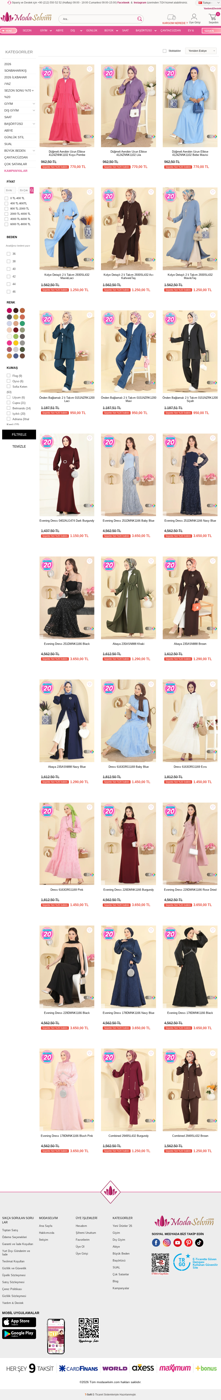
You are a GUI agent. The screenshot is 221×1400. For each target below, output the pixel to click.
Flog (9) (17, 375)
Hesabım (81, 1225)
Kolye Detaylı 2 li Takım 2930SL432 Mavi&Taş (190, 276)
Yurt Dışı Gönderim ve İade (16, 1252)
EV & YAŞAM (192, 31)
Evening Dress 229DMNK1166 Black (67, 1013)
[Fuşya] (10, 343)
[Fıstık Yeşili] (16, 337)
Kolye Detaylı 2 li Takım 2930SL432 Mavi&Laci (66, 276)
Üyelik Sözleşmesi (13, 1275)
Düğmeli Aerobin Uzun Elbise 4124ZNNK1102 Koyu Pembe (67, 153)
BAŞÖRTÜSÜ (144, 30)
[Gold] (16, 343)
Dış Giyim (119, 1239)
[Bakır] (23, 317)
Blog (115, 1281)
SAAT (125, 30)
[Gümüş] (16, 350)
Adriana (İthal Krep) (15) (18, 422)
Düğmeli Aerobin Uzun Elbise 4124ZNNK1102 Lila (128, 153)
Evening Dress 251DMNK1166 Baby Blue (128, 520)
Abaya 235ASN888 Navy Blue (67, 766)
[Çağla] (23, 330)
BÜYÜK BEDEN (109, 31)
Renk (11, 302)
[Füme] (23, 337)
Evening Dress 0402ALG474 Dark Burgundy (66, 520)
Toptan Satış (10, 1230)
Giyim (116, 1232)
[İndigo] (16, 356)
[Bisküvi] (10, 330)
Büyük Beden (121, 1253)
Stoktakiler (175, 50)
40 (14, 269)
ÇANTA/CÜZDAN (171, 30)
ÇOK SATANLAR (15, 164)
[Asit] (16, 317)
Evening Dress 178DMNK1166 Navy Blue (128, 1013)
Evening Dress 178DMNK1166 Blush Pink (67, 1135)
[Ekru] (10, 337)
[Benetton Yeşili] (23, 324)
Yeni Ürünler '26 (122, 1225)
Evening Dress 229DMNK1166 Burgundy (128, 889)
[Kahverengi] (23, 356)
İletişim (43, 1239)
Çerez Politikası (12, 1289)
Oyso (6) (18, 381)
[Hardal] (10, 356)
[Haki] (23, 350)
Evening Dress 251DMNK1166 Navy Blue (190, 520)
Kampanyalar (121, 1288)
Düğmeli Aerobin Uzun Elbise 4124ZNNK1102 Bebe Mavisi (190, 153)
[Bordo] (16, 330)
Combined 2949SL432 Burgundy (129, 1135)
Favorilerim (83, 1239)
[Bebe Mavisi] (10, 324)
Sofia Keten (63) (17, 389)
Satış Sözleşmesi (13, 1282)
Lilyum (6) (19, 397)
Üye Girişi (82, 1253)
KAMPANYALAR (15, 171)
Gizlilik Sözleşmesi (14, 1296)
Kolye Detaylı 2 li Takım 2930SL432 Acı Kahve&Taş (128, 276)
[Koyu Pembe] (10, 311)
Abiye (116, 1246)
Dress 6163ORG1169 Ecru (190, 766)
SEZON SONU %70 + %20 (27, 31)
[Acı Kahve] (16, 311)
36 (14, 253)
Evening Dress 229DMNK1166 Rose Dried (190, 889)
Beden (12, 237)
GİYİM (43, 30)
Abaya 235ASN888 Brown (190, 643)
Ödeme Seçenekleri (14, 1237)
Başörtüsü (119, 1260)
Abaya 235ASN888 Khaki (128, 643)
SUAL (8, 144)
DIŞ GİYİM (74, 31)
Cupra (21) (19, 403)
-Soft (89, 1394)
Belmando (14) (22, 408)
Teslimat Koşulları (13, 1261)
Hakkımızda (46, 1232)
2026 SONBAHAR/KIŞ (15, 67)
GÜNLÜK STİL (91, 31)
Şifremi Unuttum (86, 1232)
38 (14, 261)
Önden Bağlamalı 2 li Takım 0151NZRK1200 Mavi (128, 399)
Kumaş (12, 367)
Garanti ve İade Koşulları (17, 1244)
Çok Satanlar (121, 1274)
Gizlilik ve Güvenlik (14, 1268)
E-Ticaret (98, 1394)
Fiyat (11, 181)
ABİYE (59, 30)
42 (14, 276)
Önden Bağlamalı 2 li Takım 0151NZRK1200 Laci (67, 399)
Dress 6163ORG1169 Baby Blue (129, 766)
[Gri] (23, 343)
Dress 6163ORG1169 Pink (67, 889)
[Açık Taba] (23, 311)
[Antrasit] (10, 317)
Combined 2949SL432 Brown (190, 1135)
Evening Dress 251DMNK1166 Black (67, 643)
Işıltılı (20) (19, 413)
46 (14, 291)
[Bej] (16, 324)
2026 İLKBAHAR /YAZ (15, 80)
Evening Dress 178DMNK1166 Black (190, 1013)
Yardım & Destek (13, 1303)
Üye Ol (80, 1246)
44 (14, 284)
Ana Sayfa (45, 1225)
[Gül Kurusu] (10, 350)
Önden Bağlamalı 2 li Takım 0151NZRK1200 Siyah (190, 399)
